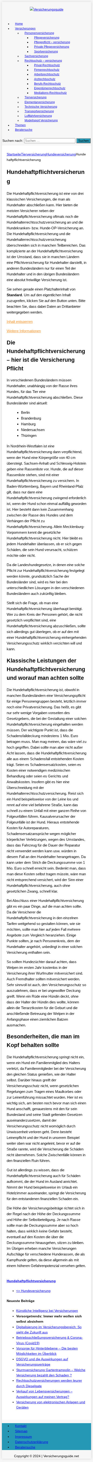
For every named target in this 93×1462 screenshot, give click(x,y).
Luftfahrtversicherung (38, 116)
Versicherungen (25, 28)
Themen (20, 125)
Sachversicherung (36, 56)
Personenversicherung (39, 33)
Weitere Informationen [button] (24, 331)
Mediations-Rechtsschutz (50, 93)
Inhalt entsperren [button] (20, 322)
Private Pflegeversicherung (51, 46)
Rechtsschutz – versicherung (43, 60)
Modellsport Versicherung (41, 120)
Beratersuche (23, 129)
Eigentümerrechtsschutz (49, 88)
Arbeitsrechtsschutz (46, 74)
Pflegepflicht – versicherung (52, 42)
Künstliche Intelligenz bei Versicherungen (47, 1311)
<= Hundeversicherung (33, 1291)
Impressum (23, 1436)
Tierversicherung (35, 97)
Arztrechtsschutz (44, 79)
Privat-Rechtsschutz (47, 65)
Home (19, 23)
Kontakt (20, 1426)
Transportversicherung (39, 111)
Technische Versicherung (41, 106)
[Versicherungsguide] (46, 9)
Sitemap (21, 1431)
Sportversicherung (46, 51)
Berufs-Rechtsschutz (47, 83)
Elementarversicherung (40, 102)
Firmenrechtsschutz (46, 69)
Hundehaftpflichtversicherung (31, 1281)
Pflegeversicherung (46, 37)
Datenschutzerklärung (31, 1442)
